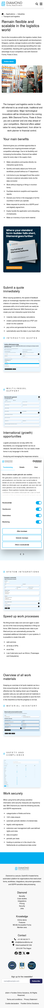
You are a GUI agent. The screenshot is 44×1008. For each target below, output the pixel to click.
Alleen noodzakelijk (22, 545)
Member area (22, 927)
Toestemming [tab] (8, 467)
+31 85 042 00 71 (23, 939)
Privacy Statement (30, 999)
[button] (20, 554)
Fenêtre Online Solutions (30, 1003)
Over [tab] (36, 467)
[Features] (22, 249)
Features (22, 922)
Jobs (22, 908)
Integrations (22, 901)
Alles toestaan (22, 531)
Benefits (22, 896)
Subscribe (36, 981)
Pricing (22, 903)
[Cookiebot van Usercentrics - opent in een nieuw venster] (33, 461)
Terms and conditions (14, 999)
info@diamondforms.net (23, 942)
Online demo (9, 61)
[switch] (39, 509)
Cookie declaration (12, 1003)
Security (22, 906)
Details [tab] (22, 467)
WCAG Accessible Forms (22, 925)
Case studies (22, 898)
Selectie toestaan (22, 538)
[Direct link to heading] (1, 139)
